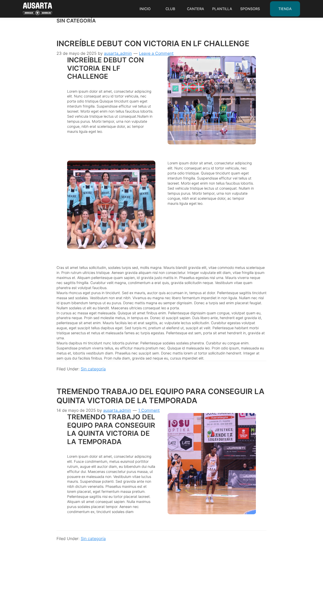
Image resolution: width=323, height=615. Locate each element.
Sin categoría (93, 368)
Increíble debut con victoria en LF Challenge (153, 43)
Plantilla (222, 9)
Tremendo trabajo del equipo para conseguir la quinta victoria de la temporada (160, 396)
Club (170, 9)
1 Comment (149, 410)
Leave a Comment (156, 53)
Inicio (145, 9)
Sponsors (250, 9)
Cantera (195, 9)
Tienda (285, 9)
